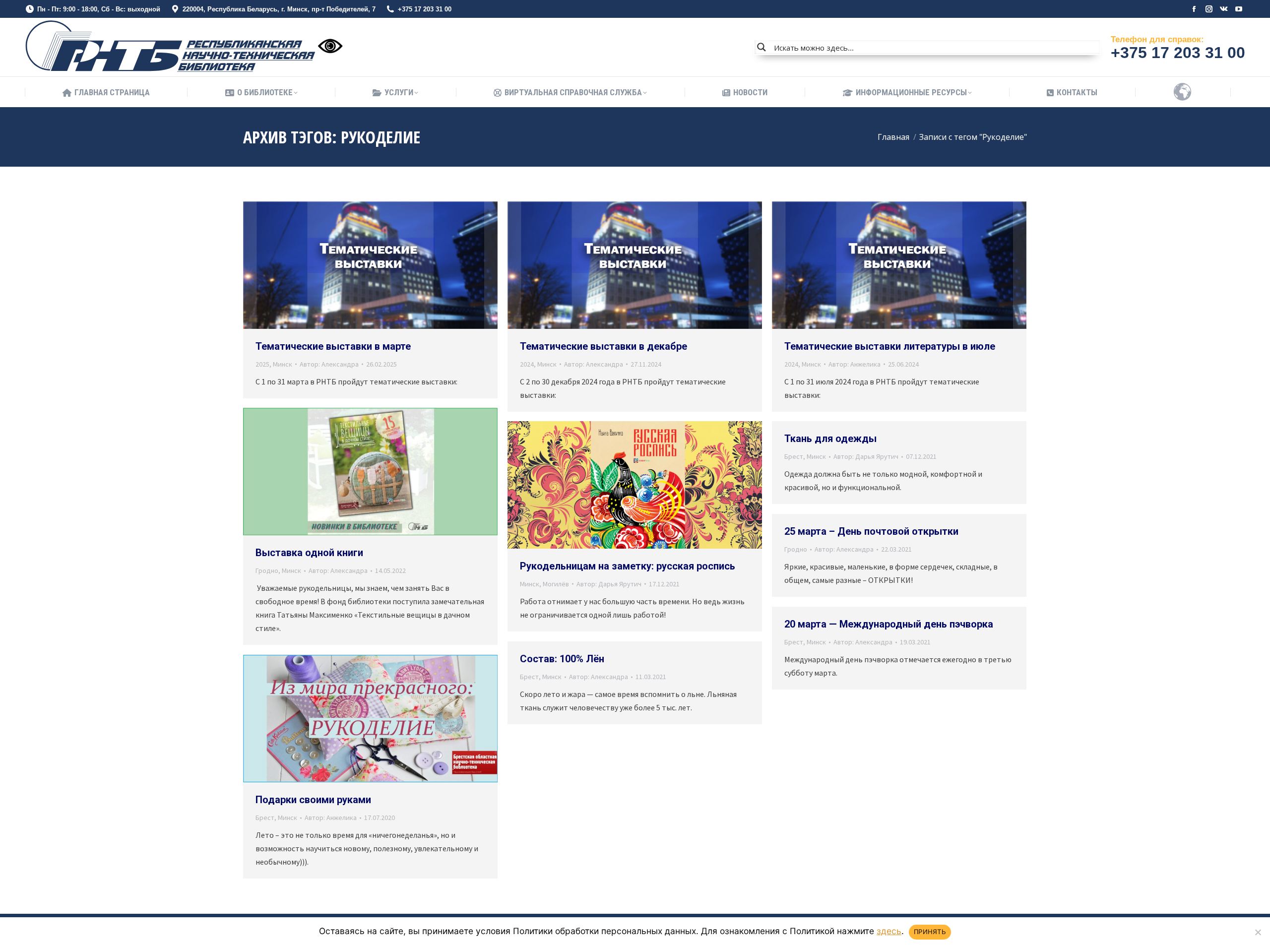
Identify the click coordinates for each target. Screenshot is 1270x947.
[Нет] (1258, 932)
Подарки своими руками (313, 800)
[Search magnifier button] (761, 47)
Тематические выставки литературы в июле (889, 346)
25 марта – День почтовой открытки (871, 531)
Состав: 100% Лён (562, 659)
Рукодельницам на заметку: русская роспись (627, 566)
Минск (282, 364)
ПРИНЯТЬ (930, 932)
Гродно (266, 570)
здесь (889, 931)
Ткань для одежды (830, 438)
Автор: (329, 364)
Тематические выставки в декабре (603, 346)
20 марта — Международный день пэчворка (888, 624)
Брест (793, 456)
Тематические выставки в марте (333, 346)
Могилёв (556, 583)
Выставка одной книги (309, 553)
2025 (262, 364)
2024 (527, 364)
